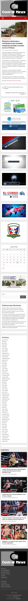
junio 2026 (4, 343)
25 (7, 262)
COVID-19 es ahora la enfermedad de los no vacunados (13, 88)
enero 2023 (4, 412)
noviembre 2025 (5, 355)
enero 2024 (4, 392)
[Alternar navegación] (3, 18)
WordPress (18, 598)
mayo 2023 (4, 405)
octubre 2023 (5, 397)
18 (7, 259)
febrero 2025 (5, 370)
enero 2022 (4, 432)
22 (20, 259)
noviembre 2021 (5, 436)
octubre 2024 (5, 377)
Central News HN (17, 595)
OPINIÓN (9, 491)
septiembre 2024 (6, 378)
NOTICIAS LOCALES (6, 38)
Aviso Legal (3, 581)
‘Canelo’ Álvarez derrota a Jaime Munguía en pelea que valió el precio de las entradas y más (14, 471)
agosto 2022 (5, 421)
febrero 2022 (5, 431)
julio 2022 (4, 422)
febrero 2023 (5, 411)
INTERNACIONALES (5, 572)
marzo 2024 (4, 389)
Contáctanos (4, 583)
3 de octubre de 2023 (6, 497)
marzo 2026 (4, 348)
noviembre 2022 (5, 416)
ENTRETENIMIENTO (5, 570)
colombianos (9, 80)
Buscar (3, 294)
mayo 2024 (4, 385)
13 (14, 257)
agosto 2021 (5, 441)
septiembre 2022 (6, 419)
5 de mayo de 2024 (6, 474)
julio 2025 (4, 362)
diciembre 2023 (5, 394)
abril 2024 (4, 387)
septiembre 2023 (6, 399)
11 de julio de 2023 (6, 544)
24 (3, 262)
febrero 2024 (5, 390)
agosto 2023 (5, 400)
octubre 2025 (5, 356)
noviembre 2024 (5, 375)
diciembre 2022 (5, 414)
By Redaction (15, 50)
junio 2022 (4, 424)
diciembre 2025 (5, 353)
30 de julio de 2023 (6, 521)
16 (24, 257)
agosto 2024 (5, 380)
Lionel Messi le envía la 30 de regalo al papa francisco (15, 93)
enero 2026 (4, 351)
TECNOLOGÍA (4, 577)
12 (10, 257)
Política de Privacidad (5, 586)
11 (7, 257)
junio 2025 (4, 363)
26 (10, 262)
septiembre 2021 (6, 439)
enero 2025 (4, 372)
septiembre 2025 (6, 358)
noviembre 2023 (5, 395)
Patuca (19, 80)
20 (14, 259)
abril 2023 (4, 407)
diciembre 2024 (5, 373)
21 (17, 259)
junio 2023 (4, 404)
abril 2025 (4, 367)
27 (14, 262)
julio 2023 (4, 402)
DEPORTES (5, 450)
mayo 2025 (4, 365)
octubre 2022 (5, 417)
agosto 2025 (5, 360)
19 (10, 259)
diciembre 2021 (5, 434)
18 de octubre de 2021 (7, 50)
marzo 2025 (4, 368)
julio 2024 (4, 382)
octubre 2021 (5, 438)
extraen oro (14, 80)
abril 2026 (4, 346)
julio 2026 (4, 341)
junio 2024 (4, 383)
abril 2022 (4, 427)
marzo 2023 (4, 409)
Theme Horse (16, 597)
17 (3, 259)
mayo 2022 (4, 426)
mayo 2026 (4, 345)
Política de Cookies (5, 584)
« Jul (3, 268)
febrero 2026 (5, 350)
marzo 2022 (4, 429)
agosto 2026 (5, 340)
